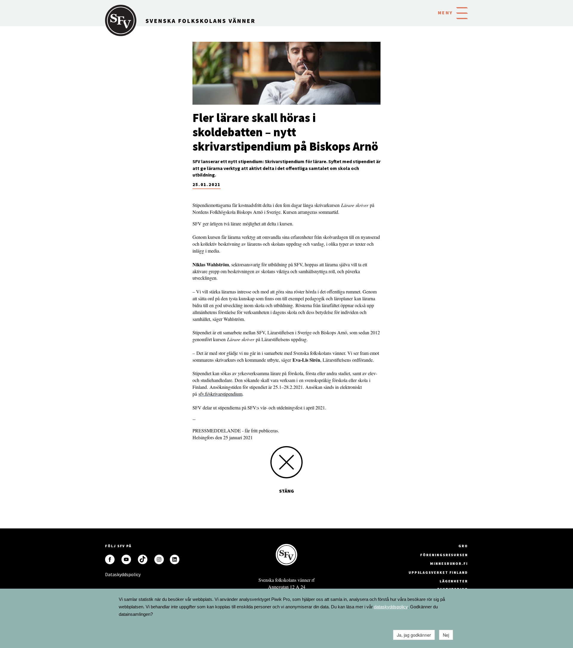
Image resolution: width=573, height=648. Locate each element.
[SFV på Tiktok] (142, 559)
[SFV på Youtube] (126, 559)
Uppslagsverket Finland (438, 572)
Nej (446, 635)
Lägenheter (454, 581)
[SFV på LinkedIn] (174, 559)
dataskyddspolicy (391, 606)
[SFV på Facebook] (110, 559)
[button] (462, 13)
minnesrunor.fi (449, 563)
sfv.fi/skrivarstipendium (220, 394)
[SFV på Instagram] (159, 559)
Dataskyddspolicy (110, 574)
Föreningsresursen (444, 555)
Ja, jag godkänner (414, 635)
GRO (463, 546)
